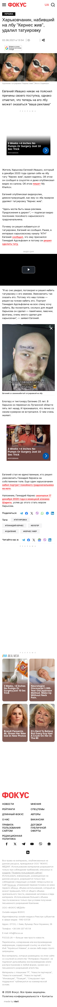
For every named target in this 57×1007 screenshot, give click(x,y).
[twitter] (15, 843)
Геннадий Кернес (15, 525)
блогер (35, 525)
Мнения (36, 804)
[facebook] (6, 843)
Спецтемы (37, 809)
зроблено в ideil (11, 1002)
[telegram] (23, 843)
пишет (37, 183)
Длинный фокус (13, 814)
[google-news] (48, 843)
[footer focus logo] (15, 795)
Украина (8, 14)
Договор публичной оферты (38, 827)
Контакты (47, 996)
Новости (8, 804)
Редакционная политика (12, 837)
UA (47, 4)
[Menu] (4, 4)
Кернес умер (30, 531)
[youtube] (32, 843)
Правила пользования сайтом (11, 827)
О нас (6, 819)
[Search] (52, 4)
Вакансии (37, 819)
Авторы (35, 814)
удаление (11, 531)
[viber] (40, 843)
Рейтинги (8, 809)
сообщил (17, 236)
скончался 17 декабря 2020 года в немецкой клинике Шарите (26, 499)
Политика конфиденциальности (20, 996)
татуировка (21, 520)
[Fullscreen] (51, 328)
